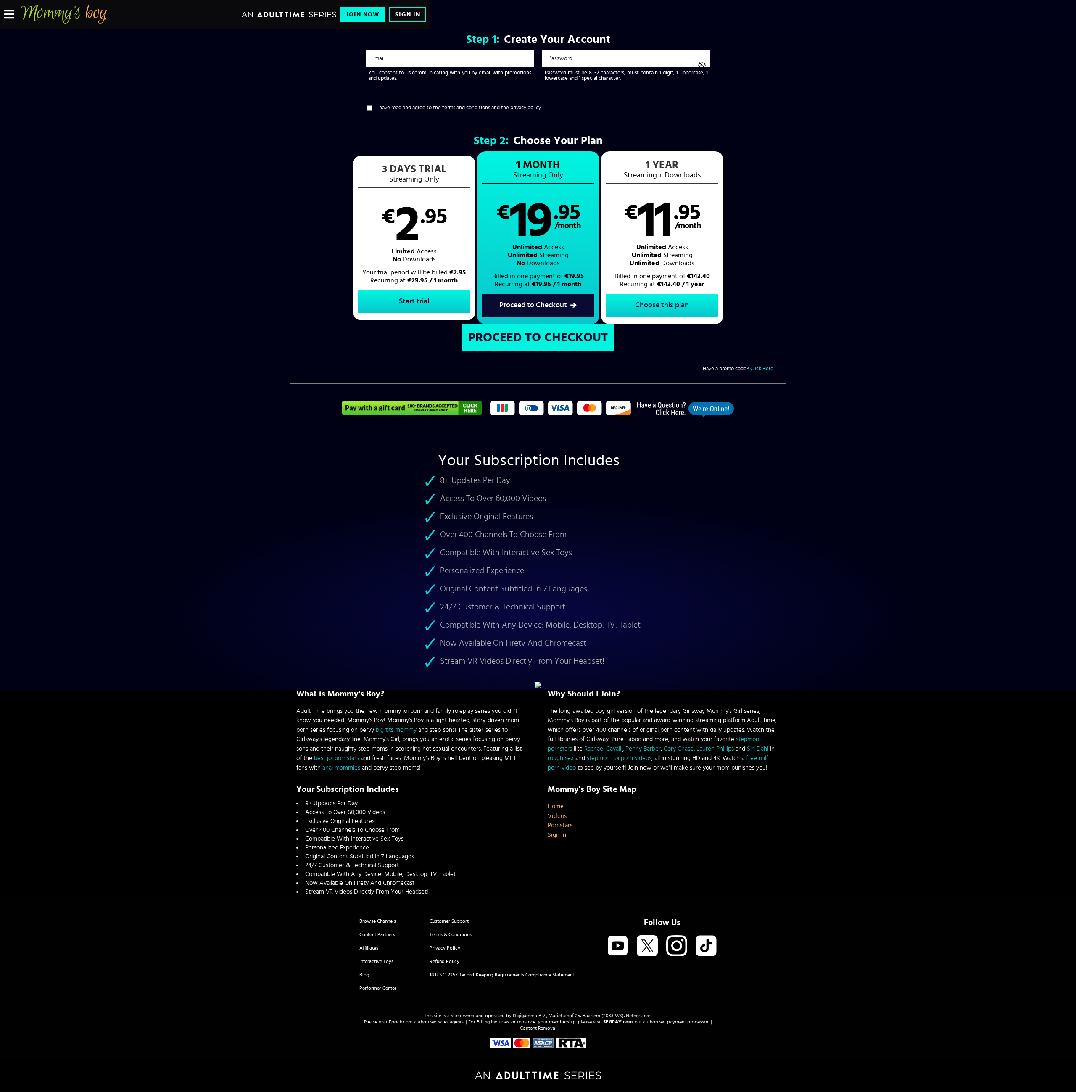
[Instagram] (676, 946)
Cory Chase (679, 749)
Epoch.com (401, 1021)
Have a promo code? (738, 369)
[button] (414, 238)
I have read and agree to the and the (459, 108)
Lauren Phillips (715, 749)
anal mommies (341, 768)
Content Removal (538, 1028)
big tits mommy (396, 730)
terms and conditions (466, 108)
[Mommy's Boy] (63, 14)
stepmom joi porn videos (619, 758)
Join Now (363, 14)
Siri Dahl (757, 749)
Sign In (407, 14)
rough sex (561, 758)
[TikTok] (706, 946)
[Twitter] (647, 946)
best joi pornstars (336, 758)
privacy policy (525, 108)
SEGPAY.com (618, 1021)
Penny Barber (643, 749)
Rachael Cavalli (603, 749)
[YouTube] (617, 946)
